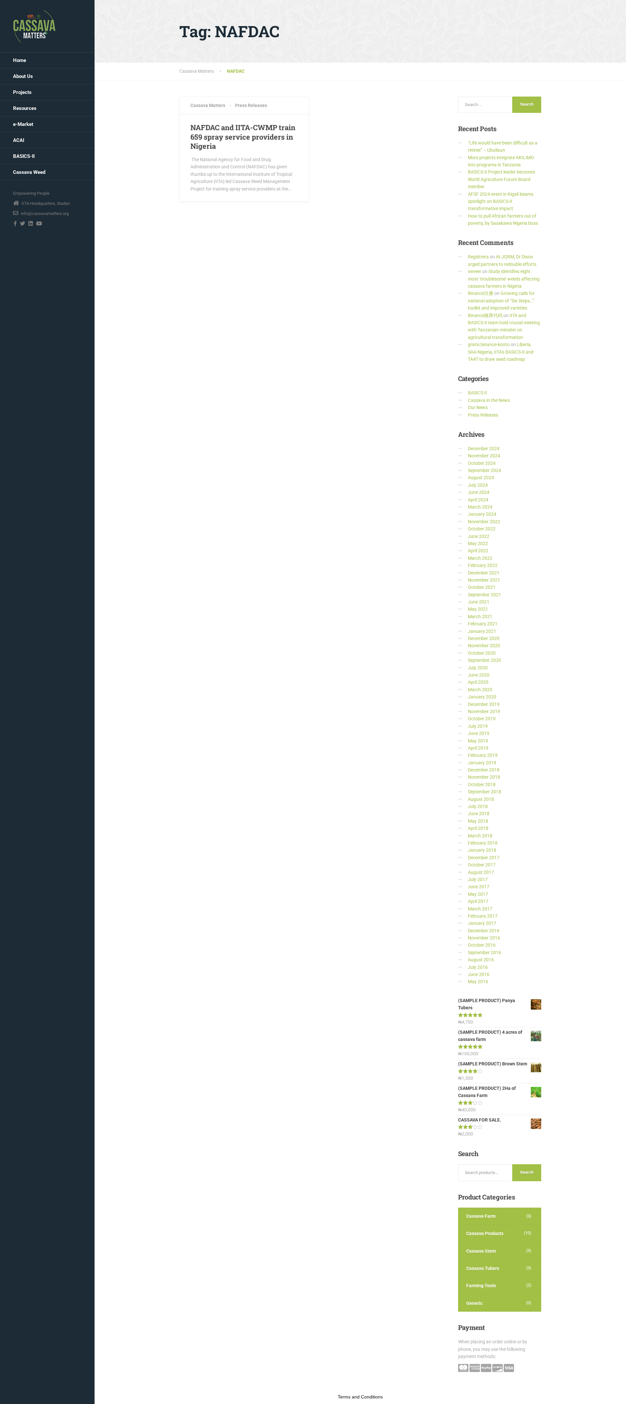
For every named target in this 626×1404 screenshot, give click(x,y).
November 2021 (484, 580)
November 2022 (484, 521)
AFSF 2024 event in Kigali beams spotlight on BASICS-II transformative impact (500, 201)
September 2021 (484, 594)
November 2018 (484, 777)
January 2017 (482, 923)
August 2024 (481, 477)
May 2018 (478, 821)
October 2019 (482, 718)
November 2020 (484, 645)
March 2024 (480, 507)
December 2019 (483, 704)
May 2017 (478, 894)
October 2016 (482, 945)
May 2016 (478, 981)
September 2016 (484, 952)
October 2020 (482, 653)
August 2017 (481, 872)
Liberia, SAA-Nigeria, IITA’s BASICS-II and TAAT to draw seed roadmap (500, 352)
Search (526, 1172)
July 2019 (478, 726)
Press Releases (251, 105)
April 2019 (478, 748)
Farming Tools (481, 1285)
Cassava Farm (481, 1216)
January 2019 (482, 762)
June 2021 (478, 601)
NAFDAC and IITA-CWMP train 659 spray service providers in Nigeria (242, 137)
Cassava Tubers (482, 1268)
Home (19, 60)
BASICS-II (24, 156)
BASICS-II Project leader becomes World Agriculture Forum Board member (501, 179)
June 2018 (478, 813)
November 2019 (484, 711)
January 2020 (482, 696)
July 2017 (478, 879)
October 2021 (482, 587)
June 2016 (478, 974)
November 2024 (484, 455)
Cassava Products (484, 1233)
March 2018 (480, 835)
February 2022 (483, 565)
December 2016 (483, 930)
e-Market (23, 124)
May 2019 (478, 740)
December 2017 (483, 857)
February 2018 (483, 843)
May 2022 (478, 543)
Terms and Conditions (360, 1396)
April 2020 (478, 682)
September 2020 (484, 660)
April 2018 (478, 828)
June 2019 (478, 733)
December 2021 (483, 572)
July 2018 (478, 806)
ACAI (18, 140)
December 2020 (483, 638)
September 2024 (484, 470)
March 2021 (480, 616)
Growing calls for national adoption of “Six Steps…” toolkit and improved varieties (501, 301)
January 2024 (482, 514)
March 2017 (480, 908)
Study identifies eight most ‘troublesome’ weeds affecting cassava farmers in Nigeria (504, 279)
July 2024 (478, 485)
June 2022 (478, 536)
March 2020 (480, 689)
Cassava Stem (481, 1251)
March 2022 (480, 558)
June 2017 (478, 886)
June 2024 (478, 492)
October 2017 (482, 864)
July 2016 (478, 967)
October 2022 (482, 528)
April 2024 (478, 499)
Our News (478, 407)
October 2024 (482, 463)
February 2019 (483, 755)
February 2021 (483, 623)
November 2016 (484, 937)
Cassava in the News (489, 400)
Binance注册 (480, 293)
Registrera (478, 256)
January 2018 (482, 850)
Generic (474, 1303)
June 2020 (478, 675)
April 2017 (478, 901)
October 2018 (482, 784)
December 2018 (483, 769)
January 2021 (482, 631)
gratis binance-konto (489, 344)
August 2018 (481, 799)
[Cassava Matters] (34, 26)
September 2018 (484, 791)
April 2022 (478, 550)
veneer (474, 271)
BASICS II (477, 392)
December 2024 (483, 448)
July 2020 (478, 667)
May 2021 (478, 609)
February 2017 (483, 916)
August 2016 (481, 959)
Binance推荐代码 (485, 315)
